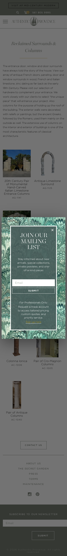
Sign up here (33, 321)
